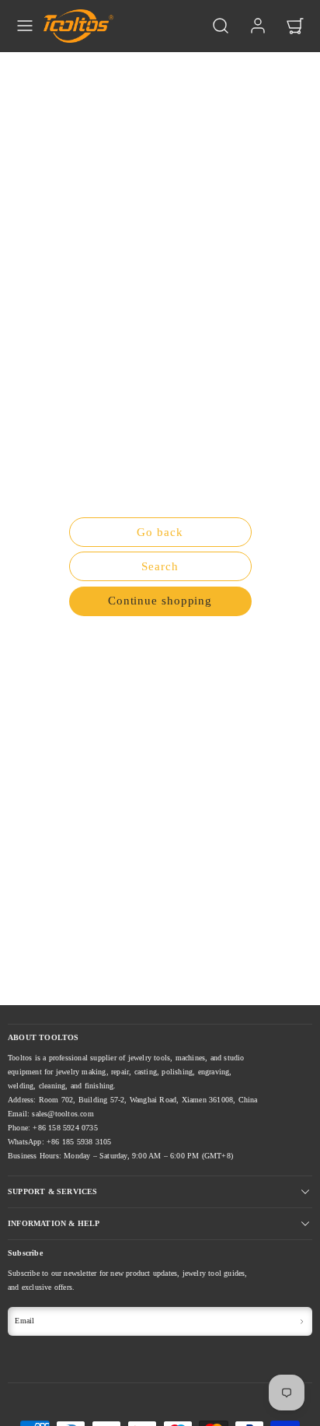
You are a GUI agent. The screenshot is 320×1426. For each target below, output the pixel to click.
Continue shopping (160, 600)
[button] (24, 25)
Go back (160, 532)
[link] (258, 25)
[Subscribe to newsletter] (302, 1321)
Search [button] (159, 566)
